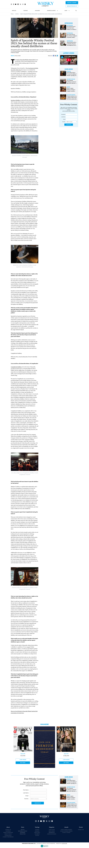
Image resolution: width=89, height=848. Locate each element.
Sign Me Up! (68, 124)
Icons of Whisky (66, 832)
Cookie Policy (8, 835)
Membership (52, 832)
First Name (63, 114)
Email (64, 119)
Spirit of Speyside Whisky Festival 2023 (25, 59)
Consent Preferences (8, 836)
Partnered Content (22, 831)
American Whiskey (51, 834)
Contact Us (8, 829)
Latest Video (68, 53)
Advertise (8, 831)
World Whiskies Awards (66, 831)
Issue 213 (66, 753)
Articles (14, 10)
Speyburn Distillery (15, 100)
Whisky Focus (71, 79)
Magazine (37, 10)
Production (22, 834)
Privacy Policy (8, 834)
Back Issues (52, 831)
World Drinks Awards (66, 829)
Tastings (25, 10)
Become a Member (71, 2)
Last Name (63, 116)
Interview (70, 25)
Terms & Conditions (8, 832)
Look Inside (23, 759)
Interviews (22, 832)
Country (63, 121)
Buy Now (22, 762)
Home (12, 13)
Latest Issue (52, 829)
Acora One (64, 843)
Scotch (37, 835)
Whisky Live (81, 829)
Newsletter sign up (72, 6)
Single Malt (37, 832)
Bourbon (37, 834)
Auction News (71, 94)
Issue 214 (23, 753)
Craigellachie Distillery (16, 367)
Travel (69, 71)
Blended (37, 831)
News (13, 55)
